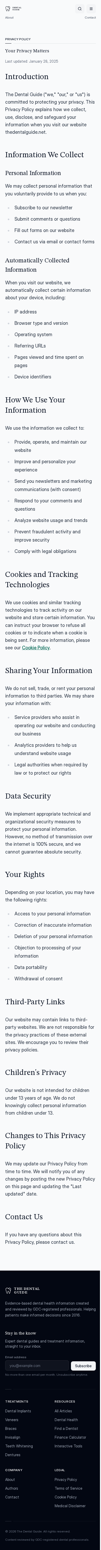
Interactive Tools (68, 1446)
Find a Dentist (66, 1428)
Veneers (11, 1420)
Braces (11, 1428)
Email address (15, 1357)
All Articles (63, 1411)
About (9, 17)
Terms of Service (68, 1488)
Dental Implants (18, 1411)
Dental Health (66, 1420)
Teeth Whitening (19, 1446)
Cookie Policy (36, 647)
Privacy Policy (66, 1479)
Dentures (12, 1455)
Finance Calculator (70, 1437)
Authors (11, 1488)
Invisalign (12, 1437)
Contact (90, 17)
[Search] (79, 8)
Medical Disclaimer (70, 1506)
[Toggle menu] (91, 8)
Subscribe (83, 1366)
